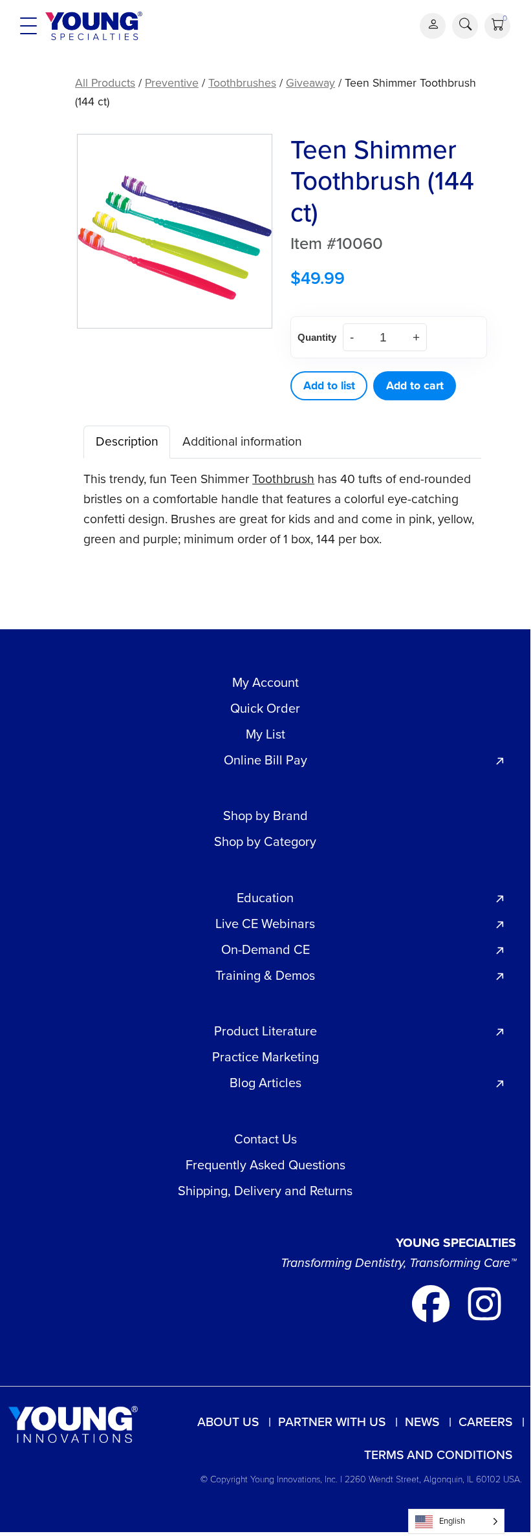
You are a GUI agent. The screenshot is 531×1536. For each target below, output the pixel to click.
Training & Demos (265, 975)
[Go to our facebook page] (432, 1302)
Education (265, 897)
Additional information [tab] (242, 441)
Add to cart (415, 385)
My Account (265, 682)
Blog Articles (265, 1082)
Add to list (329, 385)
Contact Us (265, 1139)
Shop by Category (265, 841)
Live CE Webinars (265, 923)
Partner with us (331, 1421)
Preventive (172, 82)
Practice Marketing (265, 1056)
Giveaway (310, 82)
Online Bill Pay (265, 760)
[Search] (465, 26)
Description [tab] (127, 441)
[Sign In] (433, 26)
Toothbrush (283, 479)
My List (265, 734)
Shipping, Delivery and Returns (265, 1190)
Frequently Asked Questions (265, 1164)
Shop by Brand (265, 815)
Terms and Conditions (438, 1454)
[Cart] (497, 26)
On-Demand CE (265, 949)
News (422, 1421)
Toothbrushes (242, 82)
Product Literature (265, 1031)
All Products (105, 82)
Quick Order (265, 708)
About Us (228, 1421)
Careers (485, 1421)
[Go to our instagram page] (484, 1302)
